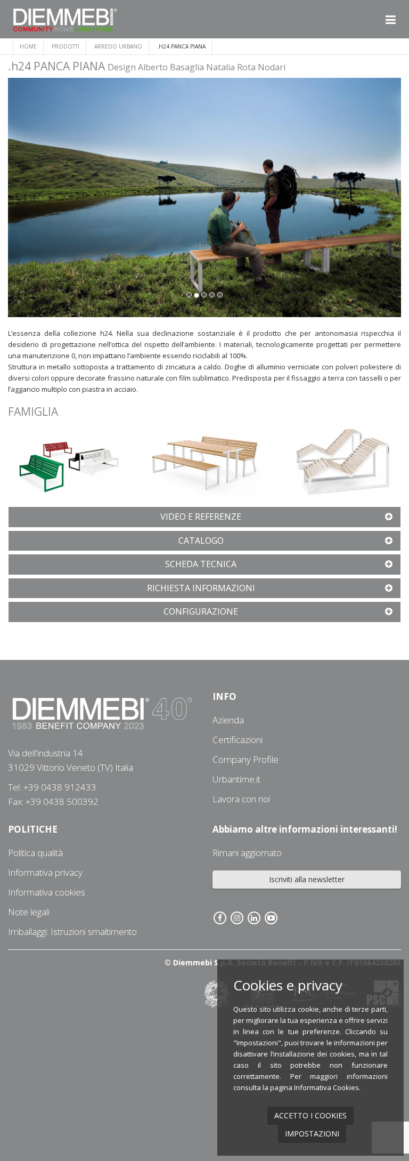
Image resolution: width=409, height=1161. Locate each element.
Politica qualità (35, 852)
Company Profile (245, 759)
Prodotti (65, 46)
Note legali (29, 912)
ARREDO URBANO (118, 46)
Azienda (228, 720)
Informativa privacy (45, 872)
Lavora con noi (241, 799)
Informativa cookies (46, 892)
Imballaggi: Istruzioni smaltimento (72, 931)
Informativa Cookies (326, 1087)
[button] (37, 197)
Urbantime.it (236, 779)
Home (28, 46)
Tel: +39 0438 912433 (52, 787)
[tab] (204, 517)
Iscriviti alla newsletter (307, 879)
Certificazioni (237, 739)
